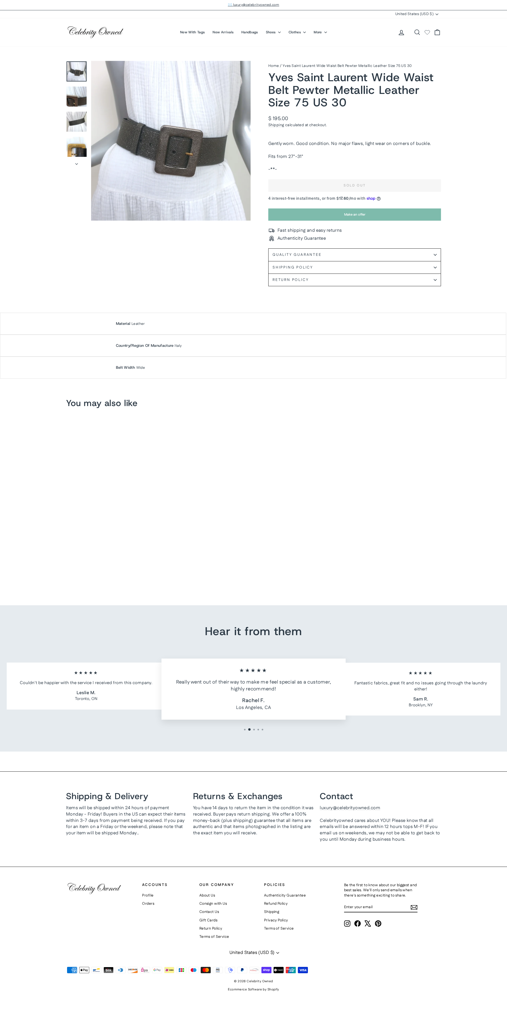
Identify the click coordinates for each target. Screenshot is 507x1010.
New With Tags (192, 32)
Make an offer (355, 216)
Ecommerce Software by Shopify (253, 989)
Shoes (271, 32)
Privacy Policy (276, 920)
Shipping (276, 125)
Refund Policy (276, 903)
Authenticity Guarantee (285, 895)
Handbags (249, 32)
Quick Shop (111, 550)
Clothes (295, 32)
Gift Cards (208, 920)
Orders (148, 903)
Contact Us (209, 912)
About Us (207, 895)
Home (273, 66)
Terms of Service (214, 936)
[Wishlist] (427, 32)
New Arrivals (223, 32)
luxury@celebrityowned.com (350, 808)
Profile (147, 895)
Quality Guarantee (297, 254)
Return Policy (291, 280)
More (318, 32)
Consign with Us (213, 903)
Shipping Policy (293, 267)
